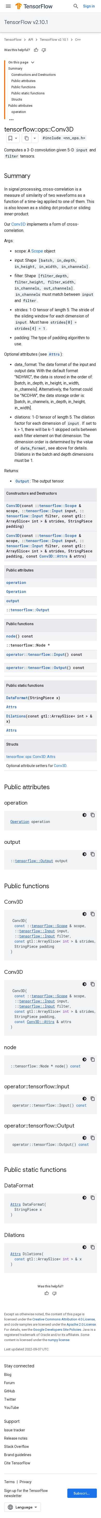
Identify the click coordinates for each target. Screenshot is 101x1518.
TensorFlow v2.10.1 (26, 22)
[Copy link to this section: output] (25, 842)
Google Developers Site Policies (57, 1330)
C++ (78, 40)
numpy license (58, 1340)
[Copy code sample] (93, 815)
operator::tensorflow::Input (35, 654)
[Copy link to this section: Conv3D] (28, 902)
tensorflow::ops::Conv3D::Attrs (30, 757)
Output (22, 481)
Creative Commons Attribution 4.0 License (63, 1319)
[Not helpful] (44, 50)
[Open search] (76, 6)
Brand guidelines (17, 1455)
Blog (7, 1375)
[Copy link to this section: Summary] (35, 176)
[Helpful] (36, 50)
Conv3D (18, 224)
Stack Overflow (16, 1446)
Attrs (54, 354)
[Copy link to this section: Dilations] (30, 1236)
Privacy (26, 1482)
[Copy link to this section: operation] (32, 803)
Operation (16, 591)
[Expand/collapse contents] (33, 62)
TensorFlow (12, 40)
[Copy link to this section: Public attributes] (55, 788)
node (11, 636)
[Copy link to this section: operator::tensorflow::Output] (79, 1126)
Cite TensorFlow (17, 1463)
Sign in (89, 6)
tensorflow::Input (44, 510)
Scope (37, 251)
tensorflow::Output (29, 609)
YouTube (11, 1408)
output (12, 600)
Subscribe (82, 1493)
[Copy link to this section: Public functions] (54, 887)
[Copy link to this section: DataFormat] (38, 1186)
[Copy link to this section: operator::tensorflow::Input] (74, 1087)
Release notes (15, 1438)
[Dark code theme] (84, 815)
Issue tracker (14, 1430)
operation (16, 582)
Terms (9, 1482)
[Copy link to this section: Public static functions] (72, 1170)
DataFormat (17, 697)
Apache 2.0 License (81, 1324)
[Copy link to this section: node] (21, 1048)
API (30, 40)
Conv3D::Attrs (53, 556)
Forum (9, 1383)
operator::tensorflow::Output (36, 667)
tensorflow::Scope (58, 505)
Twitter (10, 1399)
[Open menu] (8, 6)
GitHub (9, 1391)
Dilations (16, 716)
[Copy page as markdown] (26, 138)
